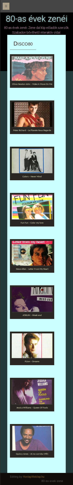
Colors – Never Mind (32, 176)
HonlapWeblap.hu (33, 476)
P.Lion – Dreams (32, 361)
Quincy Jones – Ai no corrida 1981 (32, 454)
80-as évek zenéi (37, 19)
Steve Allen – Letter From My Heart (32, 269)
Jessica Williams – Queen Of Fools (32, 408)
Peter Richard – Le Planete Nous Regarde (32, 130)
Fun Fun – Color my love (32, 223)
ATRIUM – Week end (32, 315)
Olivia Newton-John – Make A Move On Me (32, 84)
